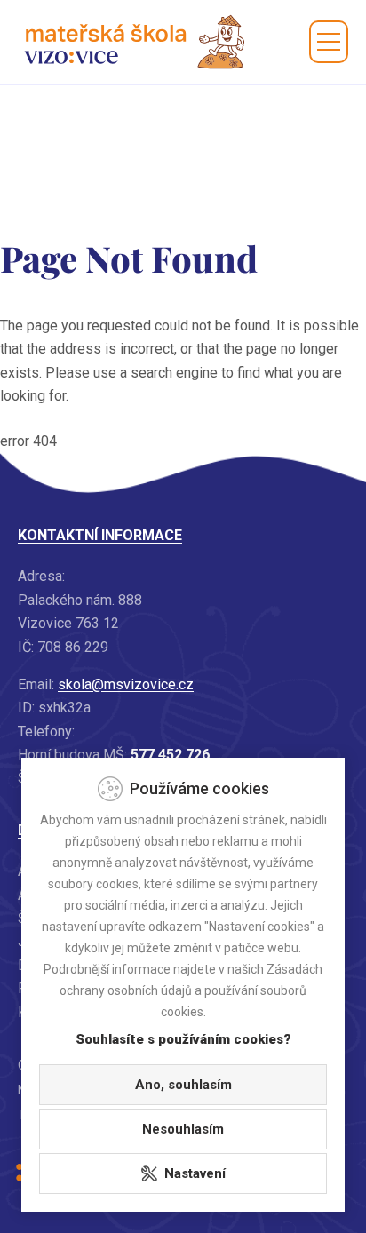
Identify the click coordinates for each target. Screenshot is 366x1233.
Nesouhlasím (183, 1129)
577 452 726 (170, 754)
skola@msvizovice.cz (126, 684)
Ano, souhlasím (183, 1085)
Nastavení (195, 1173)
